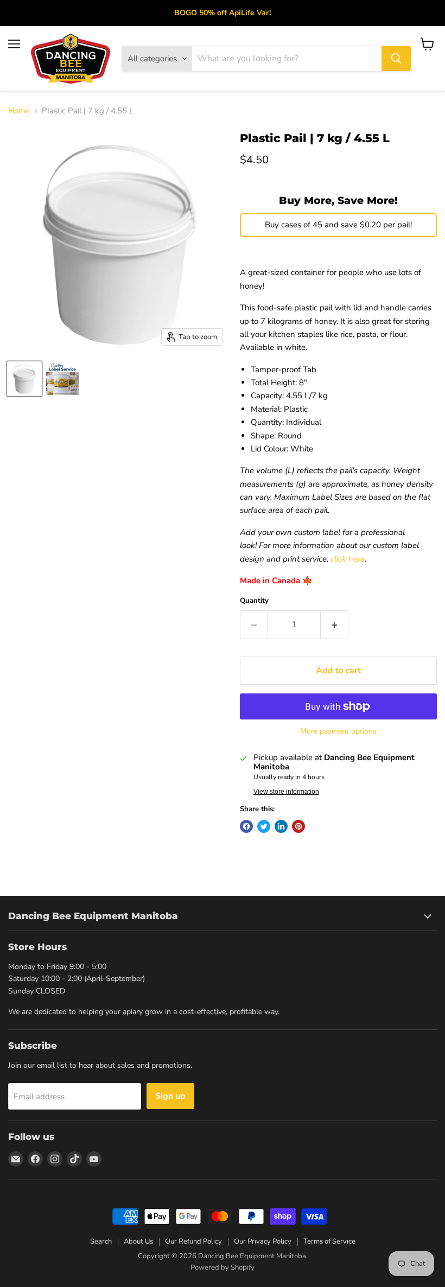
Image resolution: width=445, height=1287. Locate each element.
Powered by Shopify (222, 1267)
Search (101, 1241)
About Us (138, 1241)
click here (347, 558)
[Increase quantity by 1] (334, 624)
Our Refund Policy (193, 1241)
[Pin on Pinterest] (298, 826)
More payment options (338, 731)
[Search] (396, 58)
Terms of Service (329, 1241)
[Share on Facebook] (246, 826)
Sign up (170, 1096)
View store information (286, 791)
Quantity (254, 601)
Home (19, 111)
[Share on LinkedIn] (281, 826)
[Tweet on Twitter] (263, 826)
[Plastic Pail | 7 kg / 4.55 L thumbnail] (24, 378)
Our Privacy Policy (262, 1241)
